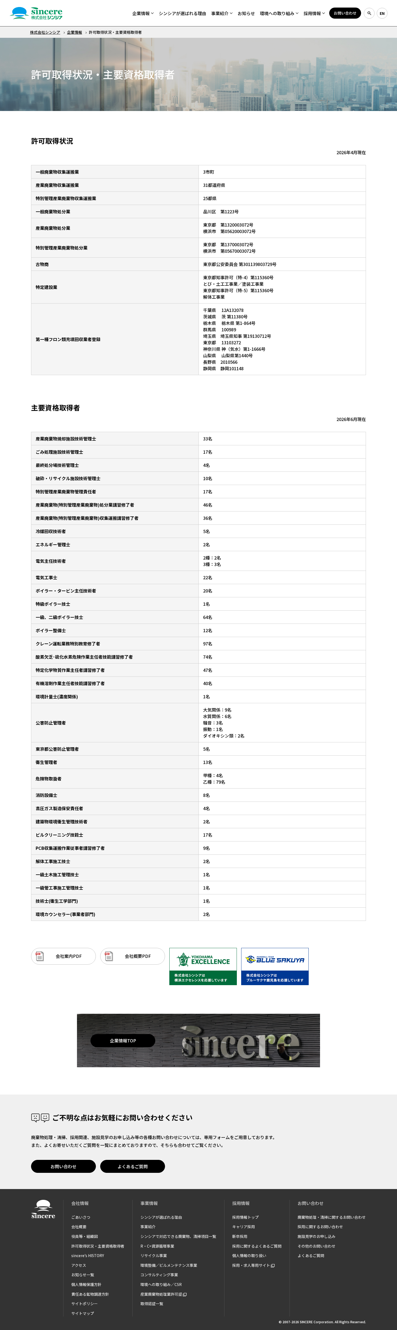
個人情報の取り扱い (249, 1255)
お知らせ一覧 (82, 1274)
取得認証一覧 (151, 1303)
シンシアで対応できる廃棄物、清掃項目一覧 (178, 1236)
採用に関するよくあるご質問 (256, 1246)
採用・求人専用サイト (251, 1265)
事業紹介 (148, 1226)
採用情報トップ (245, 1217)
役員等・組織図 (84, 1236)
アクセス (78, 1265)
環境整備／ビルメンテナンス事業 (168, 1265)
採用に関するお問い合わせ (320, 1226)
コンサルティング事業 (159, 1274)
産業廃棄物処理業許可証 (161, 1294)
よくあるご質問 (311, 1255)
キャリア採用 (243, 1226)
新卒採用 (239, 1236)
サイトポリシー (84, 1303)
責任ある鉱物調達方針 (90, 1294)
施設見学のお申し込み (316, 1236)
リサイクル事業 (153, 1255)
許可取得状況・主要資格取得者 (97, 1246)
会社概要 (78, 1226)
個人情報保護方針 (86, 1284)
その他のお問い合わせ (316, 1246)
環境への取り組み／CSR (161, 1284)
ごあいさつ (80, 1217)
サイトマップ (82, 1313)
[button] (143, 13)
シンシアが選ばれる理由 (161, 1217)
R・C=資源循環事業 (157, 1246)
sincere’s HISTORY (87, 1255)
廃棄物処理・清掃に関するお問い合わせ (332, 1217)
